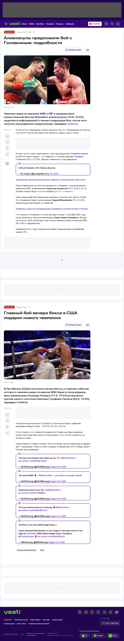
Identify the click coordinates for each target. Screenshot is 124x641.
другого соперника (64, 191)
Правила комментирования (39, 624)
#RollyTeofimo (68, 458)
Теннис (59, 24)
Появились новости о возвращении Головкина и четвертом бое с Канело (52, 209)
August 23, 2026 (58, 466)
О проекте (8, 620)
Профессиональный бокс (26, 550)
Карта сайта (21, 624)
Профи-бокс (9, 32)
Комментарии (75, 50)
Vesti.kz (73, 123)
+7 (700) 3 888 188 (110, 623)
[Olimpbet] (94, 24)
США (42, 550)
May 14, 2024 (51, 173)
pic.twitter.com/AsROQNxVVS (32, 510)
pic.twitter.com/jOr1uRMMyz (32, 493)
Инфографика (35, 620)
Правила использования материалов (36, 634)
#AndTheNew (30, 533)
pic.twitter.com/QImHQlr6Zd (51, 536)
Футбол (40, 24)
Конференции (9, 624)
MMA (31, 24)
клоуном (41, 191)
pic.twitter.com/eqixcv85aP (68, 475)
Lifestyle (69, 24)
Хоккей (50, 24)
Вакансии (46, 620)
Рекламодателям (21, 620)
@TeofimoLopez (26, 536)
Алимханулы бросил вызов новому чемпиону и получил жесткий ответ (50, 180)
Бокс (24, 24)
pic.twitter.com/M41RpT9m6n (32, 461)
